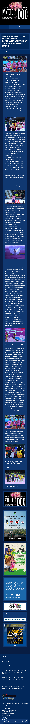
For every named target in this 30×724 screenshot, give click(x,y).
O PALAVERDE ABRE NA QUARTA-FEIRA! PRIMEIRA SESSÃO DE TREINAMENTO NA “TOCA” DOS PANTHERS (14, 672)
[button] (4, 719)
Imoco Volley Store (6, 661)
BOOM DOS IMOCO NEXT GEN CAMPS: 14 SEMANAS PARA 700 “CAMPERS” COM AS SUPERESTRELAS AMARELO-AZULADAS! (14, 679)
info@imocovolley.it (6, 715)
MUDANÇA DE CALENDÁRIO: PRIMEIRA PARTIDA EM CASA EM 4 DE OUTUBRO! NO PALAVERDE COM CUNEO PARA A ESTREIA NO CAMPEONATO (14, 686)
